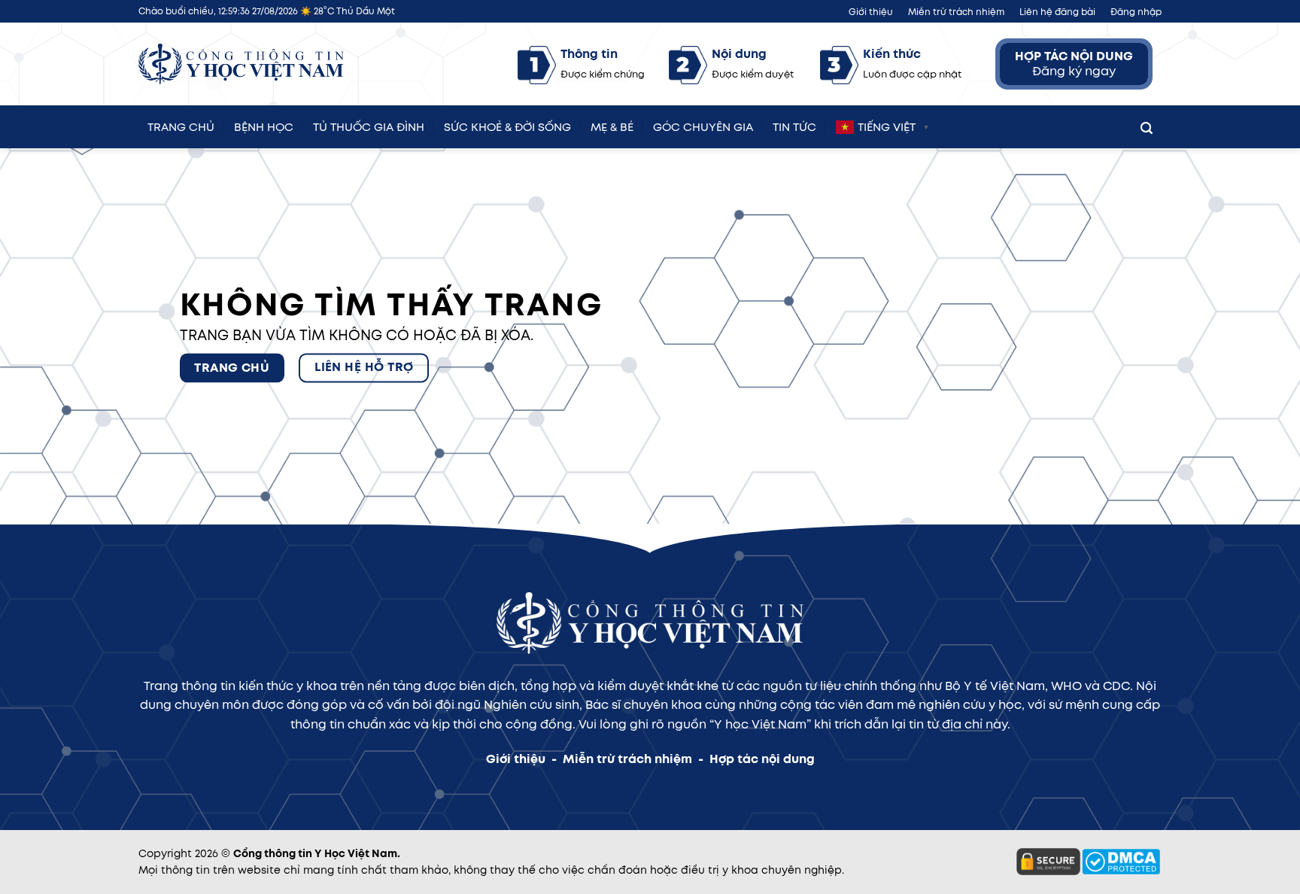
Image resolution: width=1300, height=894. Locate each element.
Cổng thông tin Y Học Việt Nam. (316, 853)
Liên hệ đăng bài (1057, 11)
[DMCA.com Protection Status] (1121, 860)
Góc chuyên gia (703, 125)
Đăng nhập (1136, 11)
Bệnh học (263, 125)
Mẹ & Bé (612, 125)
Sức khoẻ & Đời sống (507, 125)
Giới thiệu (871, 11)
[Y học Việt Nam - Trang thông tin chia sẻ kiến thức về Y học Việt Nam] (241, 64)
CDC (1116, 686)
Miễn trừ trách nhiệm (956, 11)
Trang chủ (180, 125)
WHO (1066, 686)
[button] (1147, 124)
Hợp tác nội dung (762, 759)
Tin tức (794, 125)
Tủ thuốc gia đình (368, 125)
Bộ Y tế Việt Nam (995, 686)
